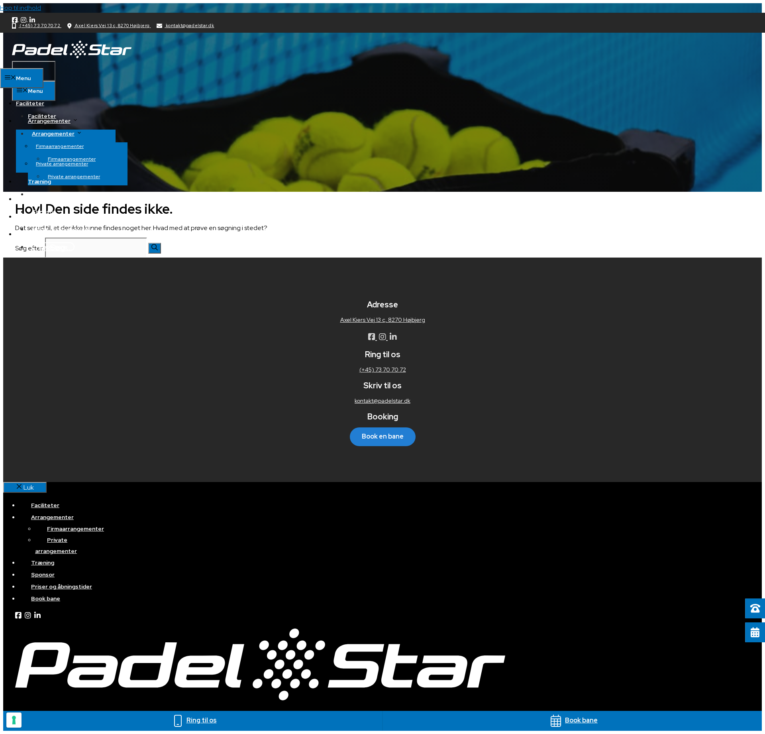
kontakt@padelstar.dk (189, 25)
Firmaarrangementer (60, 146)
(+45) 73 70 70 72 (40, 25)
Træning (39, 181)
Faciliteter (42, 116)
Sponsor (39, 199)
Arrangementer (53, 133)
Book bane (53, 246)
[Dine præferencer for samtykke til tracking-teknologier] (14, 720)
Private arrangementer (74, 176)
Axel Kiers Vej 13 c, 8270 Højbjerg (112, 25)
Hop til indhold (20, 8)
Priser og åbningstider (62, 229)
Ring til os (201, 720)
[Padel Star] (71, 56)
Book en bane (383, 436)
